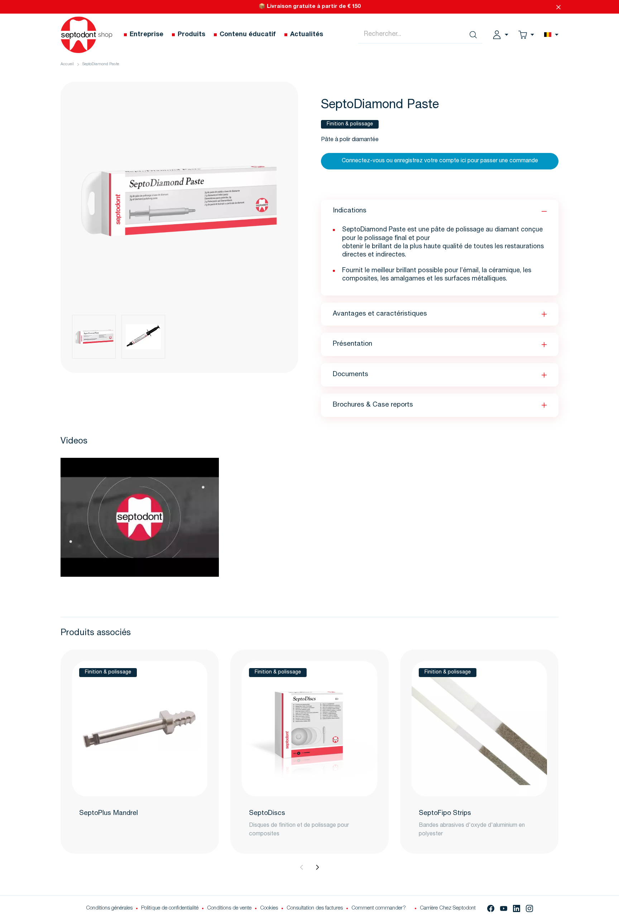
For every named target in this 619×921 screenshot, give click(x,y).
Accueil (67, 64)
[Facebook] (490, 908)
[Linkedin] (516, 908)
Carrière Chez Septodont (448, 908)
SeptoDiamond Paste (100, 64)
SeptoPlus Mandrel (108, 813)
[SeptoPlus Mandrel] (139, 728)
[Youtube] (503, 908)
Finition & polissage (350, 124)
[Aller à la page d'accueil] (86, 34)
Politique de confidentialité (169, 908)
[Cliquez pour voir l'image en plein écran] (179, 200)
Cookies (269, 908)
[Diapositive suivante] (317, 867)
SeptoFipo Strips (445, 813)
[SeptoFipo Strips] (479, 728)
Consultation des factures (315, 908)
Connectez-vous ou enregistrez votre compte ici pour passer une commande (440, 161)
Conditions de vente (229, 908)
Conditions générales (109, 908)
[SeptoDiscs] (309, 728)
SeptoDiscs (267, 813)
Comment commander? (378, 908)
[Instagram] (529, 908)
